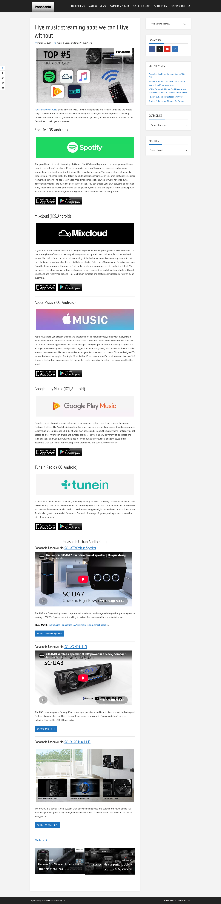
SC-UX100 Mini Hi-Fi (77, 741)
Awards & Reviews (97, 6)
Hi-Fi (47, 839)
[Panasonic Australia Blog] (43, 6)
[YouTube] (167, 49)
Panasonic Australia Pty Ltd (54, 900)
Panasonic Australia (119, 6)
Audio (38, 839)
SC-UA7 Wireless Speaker (80, 547)
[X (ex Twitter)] (160, 49)
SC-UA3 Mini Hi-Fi (75, 646)
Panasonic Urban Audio (46, 109)
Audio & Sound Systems (68, 42)
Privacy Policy (170, 900)
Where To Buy (160, 6)
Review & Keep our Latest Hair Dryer (166, 96)
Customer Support (141, 6)
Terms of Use (184, 900)
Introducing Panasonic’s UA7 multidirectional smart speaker (78, 624)
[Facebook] (152, 49)
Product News (78, 6)
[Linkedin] (175, 49)
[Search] (189, 6)
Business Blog (178, 6)
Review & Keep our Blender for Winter (166, 101)
